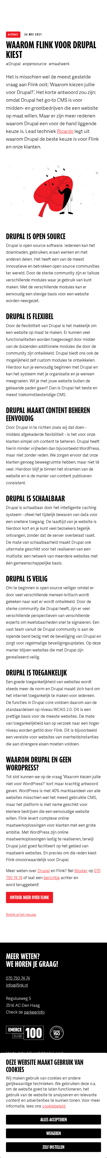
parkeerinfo (34, 1012)
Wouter (81, 870)
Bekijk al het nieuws (21, 914)
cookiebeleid (53, 1106)
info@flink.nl (17, 985)
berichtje (52, 877)
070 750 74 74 (18, 978)
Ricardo (65, 131)
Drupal (44, 870)
